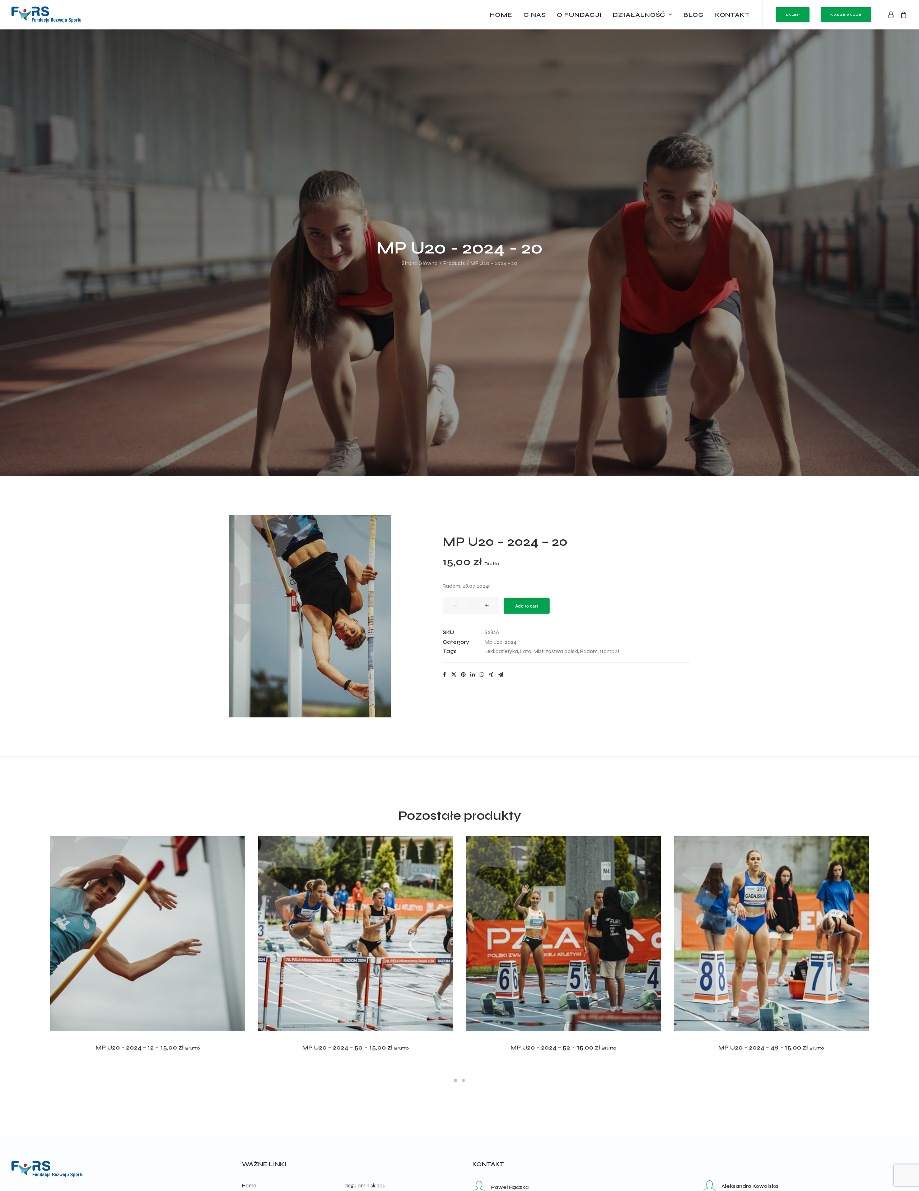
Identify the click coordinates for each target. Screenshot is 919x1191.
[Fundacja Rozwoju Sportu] (46, 14)
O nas (534, 15)
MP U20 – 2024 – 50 (355, 1047)
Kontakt (732, 15)
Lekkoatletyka (501, 651)
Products (454, 263)
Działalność (639, 15)
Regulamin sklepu (365, 1185)
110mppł (609, 651)
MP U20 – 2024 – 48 (771, 1047)
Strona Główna (420, 263)
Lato (525, 651)
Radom (589, 651)
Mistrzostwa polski (555, 651)
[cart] (902, 14)
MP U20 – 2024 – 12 (147, 1047)
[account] (892, 14)
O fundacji (579, 15)
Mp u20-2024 (501, 642)
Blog (694, 15)
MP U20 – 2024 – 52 (563, 1047)
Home (501, 15)
